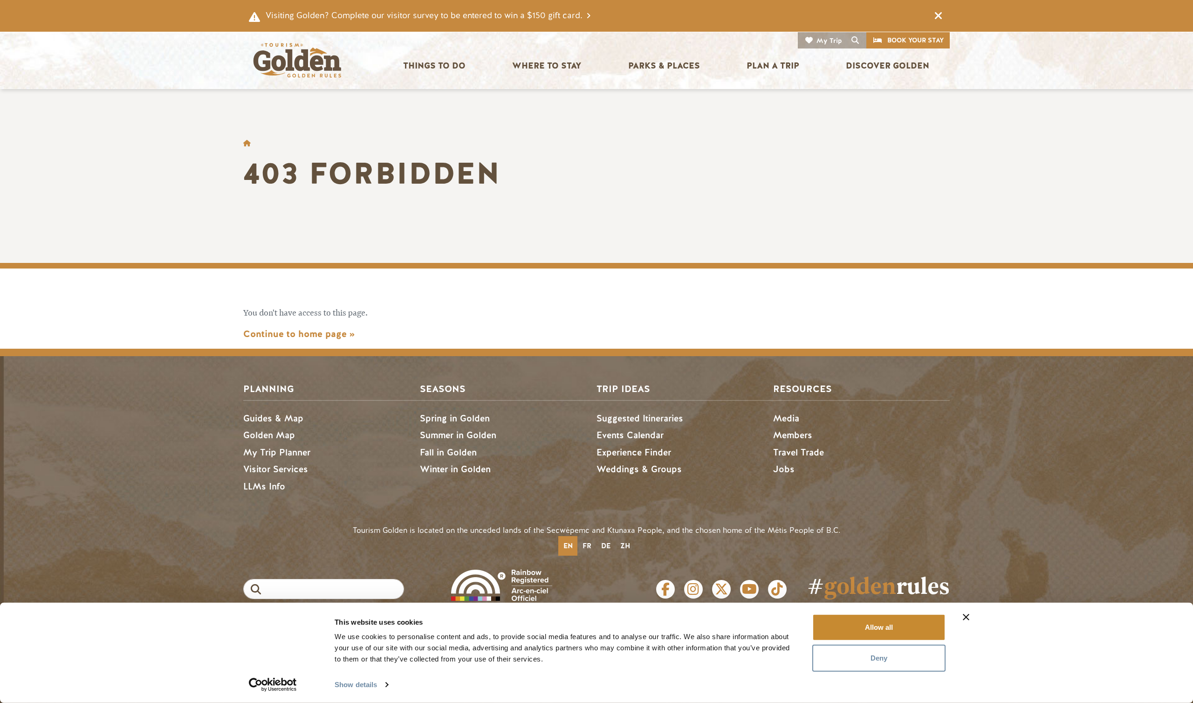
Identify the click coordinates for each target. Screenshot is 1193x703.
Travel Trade (798, 452)
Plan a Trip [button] (773, 65)
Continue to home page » (299, 334)
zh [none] (625, 546)
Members (792, 435)
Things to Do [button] (434, 65)
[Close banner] (966, 617)
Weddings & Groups (639, 469)
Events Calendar (630, 435)
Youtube (749, 589)
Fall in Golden (448, 452)
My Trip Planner (276, 452)
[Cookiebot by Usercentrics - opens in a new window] (273, 685)
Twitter (721, 589)
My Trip (829, 40)
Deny (879, 658)
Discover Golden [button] (887, 65)
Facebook (665, 589)
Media (786, 418)
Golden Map (269, 435)
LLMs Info (264, 486)
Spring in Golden (455, 418)
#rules (878, 585)
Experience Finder (633, 452)
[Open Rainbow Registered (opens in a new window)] (501, 584)
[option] (586, 546)
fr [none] (587, 546)
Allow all (879, 627)
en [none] (568, 546)
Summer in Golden (458, 435)
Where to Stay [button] (547, 65)
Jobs (784, 469)
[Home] (296, 60)
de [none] (605, 546)
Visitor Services (275, 469)
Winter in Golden (455, 469)
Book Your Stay (915, 40)
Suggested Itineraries (639, 418)
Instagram (693, 589)
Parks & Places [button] (664, 65)
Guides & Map (273, 418)
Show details (356, 685)
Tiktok (777, 589)
